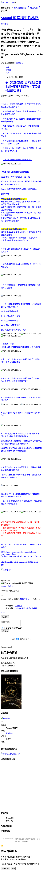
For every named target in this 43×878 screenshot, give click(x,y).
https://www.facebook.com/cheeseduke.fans (25, 556)
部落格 (8, 70)
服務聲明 (25, 841)
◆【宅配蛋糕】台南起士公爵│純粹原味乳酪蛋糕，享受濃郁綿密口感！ (23, 86)
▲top (3, 612)
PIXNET (10, 839)
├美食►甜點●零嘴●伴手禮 (26, 608)
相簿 (7, 67)
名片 (7, 73)
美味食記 (18, 606)
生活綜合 (19, 63)
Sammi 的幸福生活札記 (20, 18)
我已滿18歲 (5, 869)
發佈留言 (5, 631)
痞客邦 (22, 599)
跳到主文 (4, 24)
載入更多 (5, 617)
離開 (13, 869)
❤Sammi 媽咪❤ (7, 586)
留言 (27, 599)
